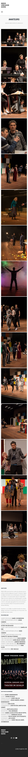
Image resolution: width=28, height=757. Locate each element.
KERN (3, 7)
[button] (2, 12)
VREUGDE (5, 5)
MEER (3, 3)
